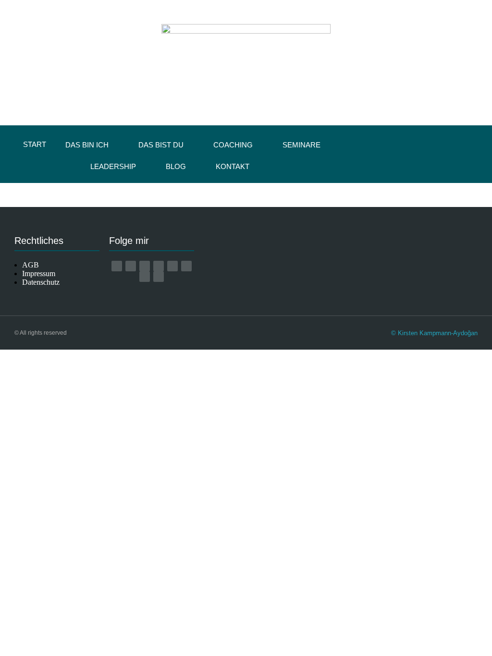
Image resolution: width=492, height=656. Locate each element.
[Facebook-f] (130, 266)
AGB (30, 265)
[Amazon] (116, 266)
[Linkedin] (186, 266)
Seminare (301, 145)
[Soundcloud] (158, 276)
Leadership (113, 166)
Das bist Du (161, 145)
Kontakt (232, 166)
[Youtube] (158, 266)
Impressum (38, 273)
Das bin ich (87, 145)
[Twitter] (144, 276)
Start (34, 144)
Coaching (233, 145)
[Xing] (172, 266)
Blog (176, 166)
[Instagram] (144, 266)
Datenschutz (41, 282)
